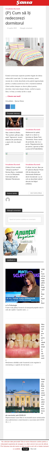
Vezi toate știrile (36, 193)
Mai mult (33, 449)
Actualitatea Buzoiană (12, 9)
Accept (25, 449)
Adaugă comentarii (26, 28)
